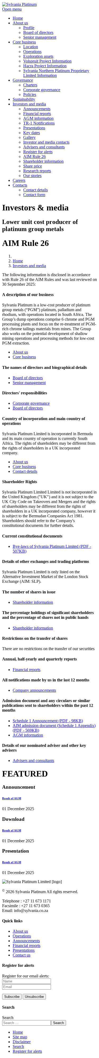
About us (20, 352)
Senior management (29, 382)
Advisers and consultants (33, 760)
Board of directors (28, 378)
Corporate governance (31, 403)
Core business (24, 357)
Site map (20, 1037)
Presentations (24, 950)
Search (7, 1017)
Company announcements (34, 690)
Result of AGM (11, 798)
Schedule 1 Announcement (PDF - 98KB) (48, 720)
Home (18, 1032)
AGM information (28, 735)
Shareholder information (33, 602)
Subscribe (12, 997)
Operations (22, 936)
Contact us (21, 955)
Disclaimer (22, 1041)
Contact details (25, 471)
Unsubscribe (34, 997)
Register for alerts (27, 1051)
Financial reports (26, 669)
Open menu (12, 9)
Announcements (26, 940)
